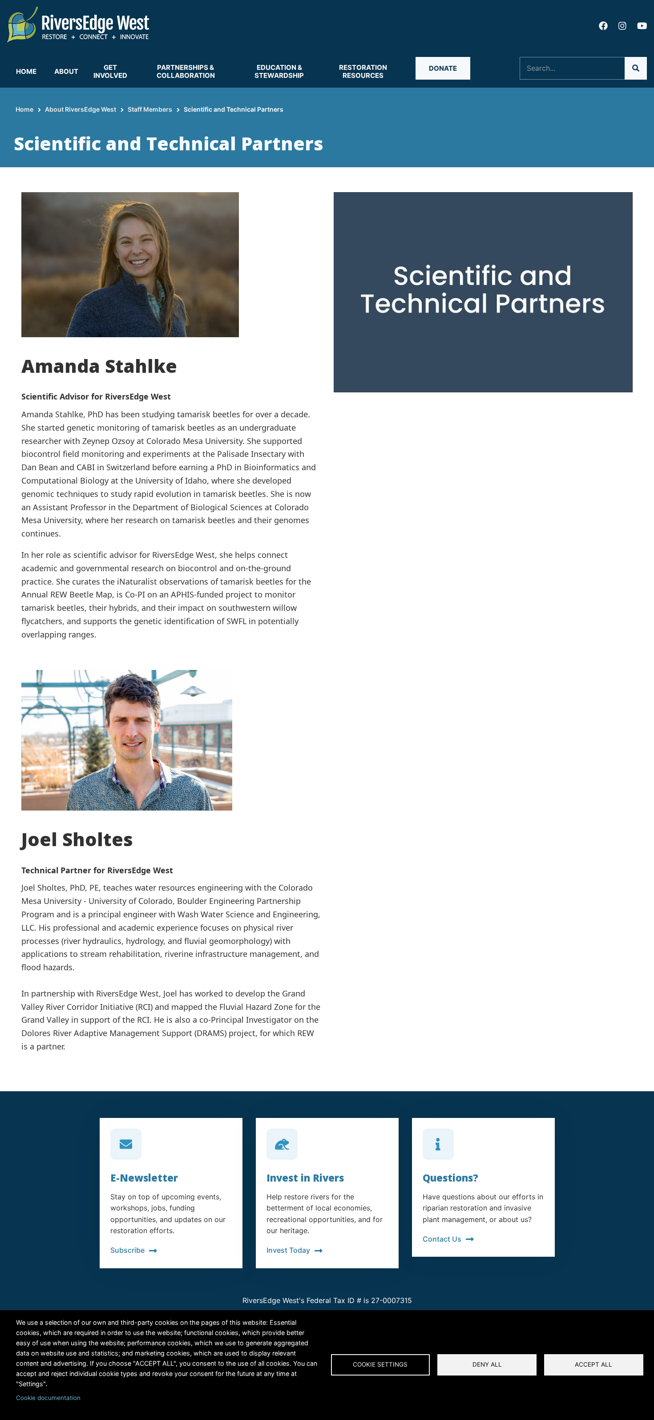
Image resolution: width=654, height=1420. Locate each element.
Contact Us (442, 1238)
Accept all (593, 1364)
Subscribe (127, 1250)
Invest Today (288, 1250)
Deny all (487, 1364)
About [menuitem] (66, 71)
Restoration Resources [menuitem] (363, 71)
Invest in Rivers (305, 1177)
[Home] (78, 24)
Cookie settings (380, 1364)
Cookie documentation (48, 1397)
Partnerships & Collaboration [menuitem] (186, 71)
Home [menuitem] (26, 71)
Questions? (450, 1177)
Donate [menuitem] (443, 68)
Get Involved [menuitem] (110, 71)
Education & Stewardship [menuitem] (279, 71)
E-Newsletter (144, 1177)
